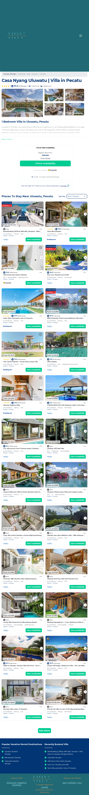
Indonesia (21, 74)
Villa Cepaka (52, 361)
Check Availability (45, 163)
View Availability (34, 239)
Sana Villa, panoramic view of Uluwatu (17, 318)
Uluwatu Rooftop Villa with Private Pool (62, 579)
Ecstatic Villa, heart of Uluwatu (15, 709)
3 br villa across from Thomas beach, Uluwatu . (21, 448)
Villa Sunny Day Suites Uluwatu (15, 275)
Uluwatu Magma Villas (11, 405)
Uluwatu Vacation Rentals (11, 753)
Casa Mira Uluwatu (54, 231)
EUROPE (72, 783)
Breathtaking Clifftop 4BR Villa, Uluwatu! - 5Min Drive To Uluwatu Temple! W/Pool (65, 753)
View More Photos (11, 114)
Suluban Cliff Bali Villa (55, 448)
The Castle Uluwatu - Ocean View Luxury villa (20, 361)
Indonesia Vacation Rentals (12, 762)
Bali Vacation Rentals (13, 758)
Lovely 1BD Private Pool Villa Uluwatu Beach (20, 622)
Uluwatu (43, 74)
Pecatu (35, 74)
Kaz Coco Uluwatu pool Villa (58, 275)
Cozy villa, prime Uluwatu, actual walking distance (22, 535)
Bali (28, 74)
